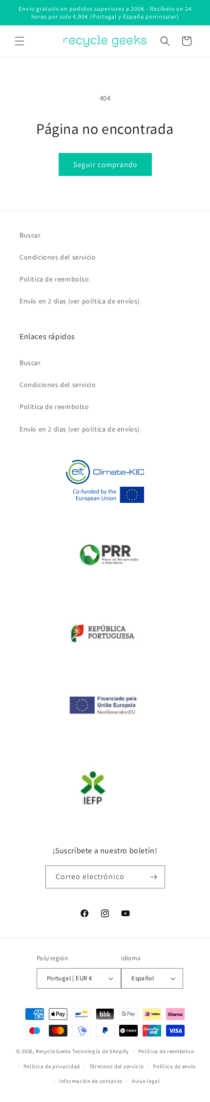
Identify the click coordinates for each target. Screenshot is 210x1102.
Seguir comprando (105, 164)
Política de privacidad (51, 1066)
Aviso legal (146, 1081)
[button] (19, 41)
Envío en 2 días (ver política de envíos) (80, 301)
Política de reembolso (166, 1051)
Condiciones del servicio (58, 257)
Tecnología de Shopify (100, 1051)
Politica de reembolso (54, 279)
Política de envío (174, 1066)
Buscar (30, 235)
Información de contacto (91, 1081)
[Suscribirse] (154, 876)
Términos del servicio (116, 1066)
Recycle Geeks (53, 1051)
